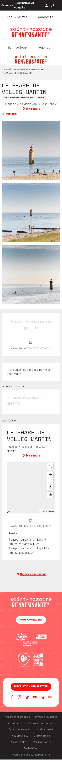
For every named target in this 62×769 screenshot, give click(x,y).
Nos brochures (20, 735)
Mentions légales (42, 742)
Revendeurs (13, 723)
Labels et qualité (44, 729)
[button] (52, 5)
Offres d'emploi (42, 735)
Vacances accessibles (17, 716)
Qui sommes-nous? (19, 729)
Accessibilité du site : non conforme (31, 754)
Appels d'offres (19, 742)
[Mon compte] (47, 5)
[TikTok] (27, 697)
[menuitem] (17, 17)
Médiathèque (31, 748)
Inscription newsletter (31, 686)
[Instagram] (19, 697)
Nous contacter (31, 619)
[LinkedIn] (42, 697)
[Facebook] (12, 697)
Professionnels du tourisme (40, 723)
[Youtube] (35, 697)
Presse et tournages (46, 716)
